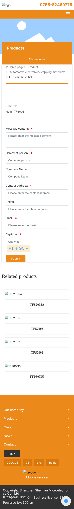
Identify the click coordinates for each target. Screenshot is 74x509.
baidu (52, 462)
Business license (46, 497)
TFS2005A (37, 304)
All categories (37, 59)
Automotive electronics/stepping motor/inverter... (38, 72)
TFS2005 (37, 328)
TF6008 (19, 111)
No (15, 106)
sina (39, 462)
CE (27, 462)
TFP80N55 (37, 376)
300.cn (28, 502)
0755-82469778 (56, 4)
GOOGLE (12, 462)
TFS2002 (37, 352)
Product (33, 67)
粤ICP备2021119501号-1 (17, 497)
